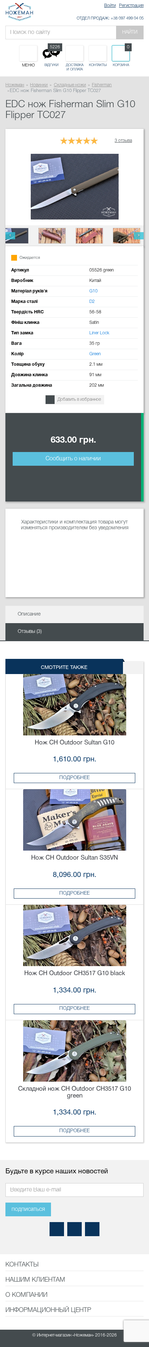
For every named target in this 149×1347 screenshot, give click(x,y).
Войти (110, 6)
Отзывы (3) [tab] (30, 631)
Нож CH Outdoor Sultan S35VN (74, 858)
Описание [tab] (29, 614)
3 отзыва (123, 141)
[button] (10, 235)
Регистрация (131, 6)
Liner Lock (99, 333)
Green (95, 354)
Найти (129, 32)
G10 (93, 291)
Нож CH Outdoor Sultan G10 (74, 743)
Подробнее (74, 777)
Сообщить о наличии (73, 458)
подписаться (28, 1209)
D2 (92, 302)
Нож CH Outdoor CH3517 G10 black (74, 973)
